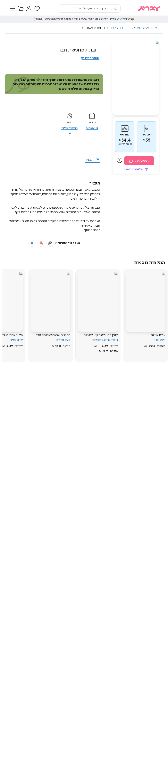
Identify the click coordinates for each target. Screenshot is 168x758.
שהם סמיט (16, 340)
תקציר (89, 159)
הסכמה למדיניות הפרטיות (59, 19)
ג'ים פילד (97, 340)
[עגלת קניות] (20, 8)
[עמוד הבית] (156, 28)
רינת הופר (159, 340)
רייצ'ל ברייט (111, 340)
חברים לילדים (118, 28)
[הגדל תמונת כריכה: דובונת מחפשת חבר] (135, 78)
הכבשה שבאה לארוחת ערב (53, 335)
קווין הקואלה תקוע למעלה (101, 335)
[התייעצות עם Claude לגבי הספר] (40, 243)
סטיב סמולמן (90, 58)
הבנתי (38, 19)
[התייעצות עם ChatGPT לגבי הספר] (50, 243)
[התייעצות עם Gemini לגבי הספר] (31, 243)
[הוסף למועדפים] (120, 161)
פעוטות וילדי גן (140, 28)
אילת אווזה (158, 335)
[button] (12, 8)
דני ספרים (92, 128)
